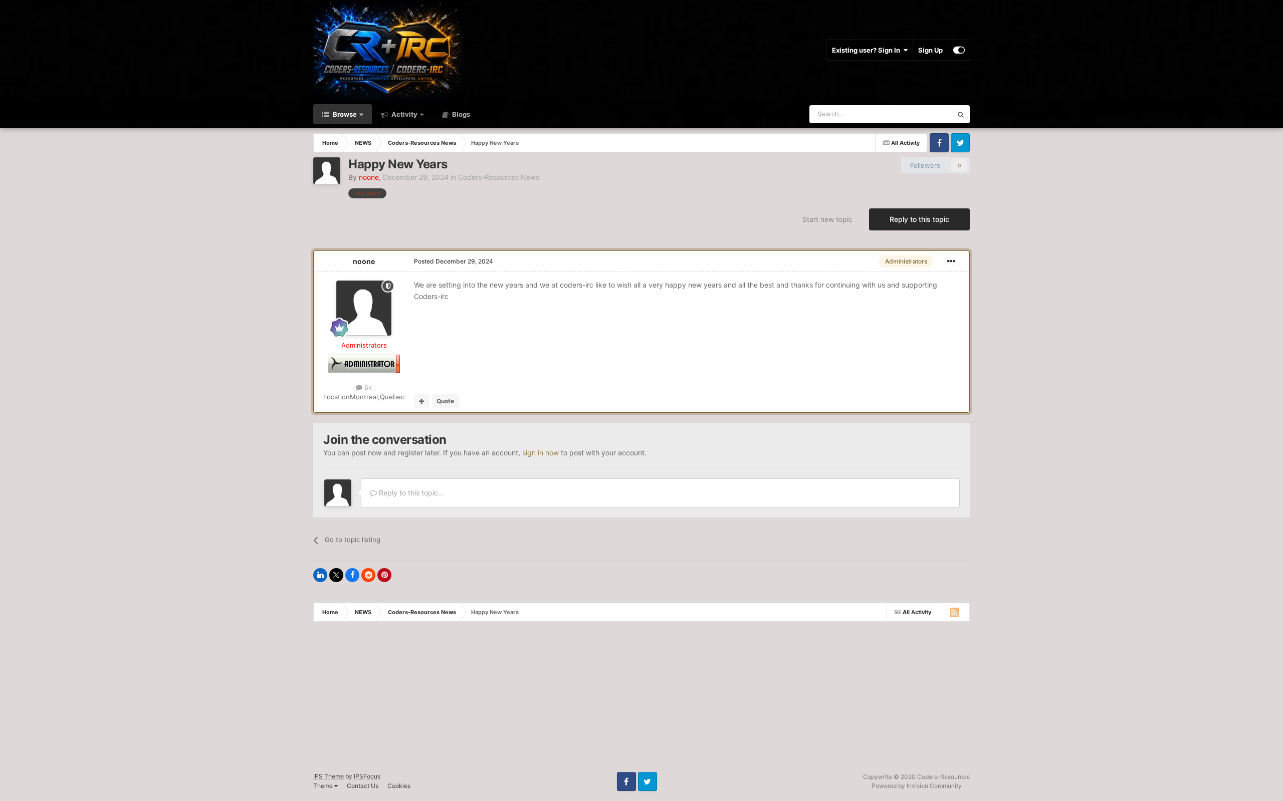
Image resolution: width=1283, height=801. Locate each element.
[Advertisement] (300, 702)
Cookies (398, 785)
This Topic (923, 114)
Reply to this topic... (410, 492)
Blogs (460, 114)
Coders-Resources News (498, 177)
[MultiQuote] (422, 401)
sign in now (540, 452)
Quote (445, 401)
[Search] (961, 114)
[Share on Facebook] (352, 575)
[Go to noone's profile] (326, 170)
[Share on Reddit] (368, 575)
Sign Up (930, 50)
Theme (323, 785)
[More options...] (951, 261)
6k (367, 387)
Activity (403, 114)
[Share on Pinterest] (384, 575)
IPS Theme (328, 776)
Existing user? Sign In (867, 50)
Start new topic (827, 219)
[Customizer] (959, 50)
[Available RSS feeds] (954, 612)
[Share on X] (336, 575)
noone (364, 261)
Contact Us (362, 785)
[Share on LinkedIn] (320, 575)
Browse (344, 114)
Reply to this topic (919, 219)
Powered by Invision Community (917, 785)
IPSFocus (367, 776)
